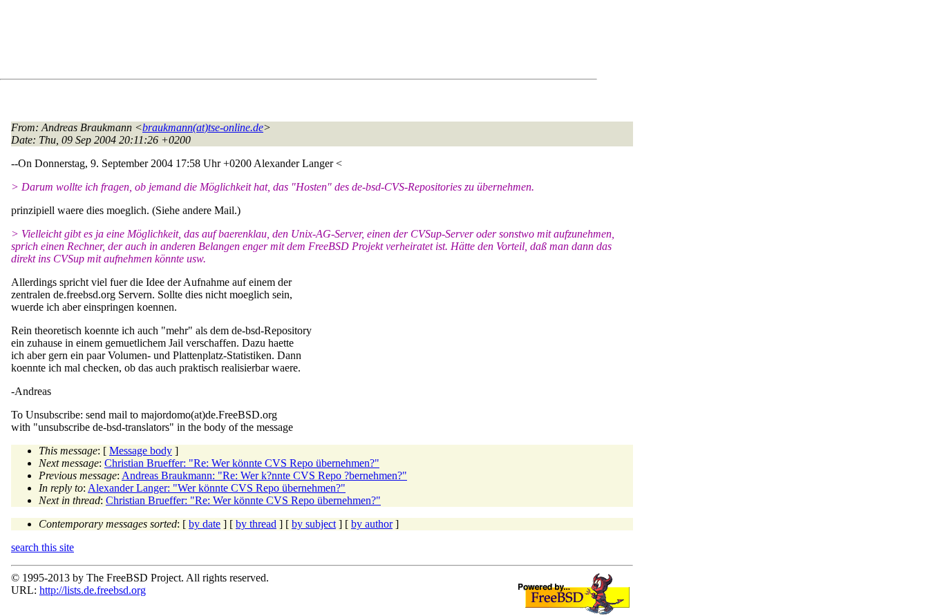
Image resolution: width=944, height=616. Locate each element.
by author (372, 524)
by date (204, 524)
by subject (314, 524)
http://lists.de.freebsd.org (92, 590)
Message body (140, 450)
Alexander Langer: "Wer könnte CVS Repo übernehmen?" (217, 488)
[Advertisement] (262, 42)
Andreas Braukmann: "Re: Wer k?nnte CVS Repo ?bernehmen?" (264, 475)
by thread (256, 524)
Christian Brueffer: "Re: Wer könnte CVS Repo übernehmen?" (241, 463)
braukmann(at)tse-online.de (202, 127)
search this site (42, 547)
